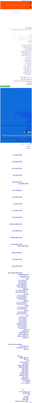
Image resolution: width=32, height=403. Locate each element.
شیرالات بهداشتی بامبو (17, 181)
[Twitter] (29, 132)
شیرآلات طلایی (25, 370)
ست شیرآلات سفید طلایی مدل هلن (22, 304)
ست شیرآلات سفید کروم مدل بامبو (22, 296)
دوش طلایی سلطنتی (23, 357)
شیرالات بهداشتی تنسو (23, 183)
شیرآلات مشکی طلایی (23, 367)
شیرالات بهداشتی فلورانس (16, 237)
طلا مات (26, 305)
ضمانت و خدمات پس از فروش (21, 401)
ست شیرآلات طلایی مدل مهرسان (22, 286)
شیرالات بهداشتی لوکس (23, 274)
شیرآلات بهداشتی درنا (17, 154)
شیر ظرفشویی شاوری (10, 135)
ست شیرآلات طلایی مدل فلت (22, 283)
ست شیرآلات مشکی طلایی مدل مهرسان (21, 290)
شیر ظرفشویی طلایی (23, 332)
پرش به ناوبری (29, 0)
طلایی (27, 278)
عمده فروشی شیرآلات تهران (26, 79)
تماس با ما (26, 396)
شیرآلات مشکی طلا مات (23, 365)
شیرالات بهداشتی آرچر (17, 196)
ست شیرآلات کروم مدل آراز (23, 316)
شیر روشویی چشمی (23, 276)
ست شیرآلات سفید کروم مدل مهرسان (21, 297)
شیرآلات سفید (25, 377)
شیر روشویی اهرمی (24, 345)
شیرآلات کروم (25, 363)
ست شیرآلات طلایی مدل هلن (23, 299)
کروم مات (26, 310)
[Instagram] (26, 132)
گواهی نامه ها (25, 399)
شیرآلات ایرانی (30, 135)
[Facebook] (31, 132)
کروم (27, 315)
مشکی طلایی (25, 288)
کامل (20, 5)
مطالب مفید (25, 397)
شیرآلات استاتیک (24, 378)
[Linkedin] (24, 132)
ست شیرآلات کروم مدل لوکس (22, 325)
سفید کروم (26, 293)
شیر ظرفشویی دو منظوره (18, 135)
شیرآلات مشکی (25, 368)
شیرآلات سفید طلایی (23, 375)
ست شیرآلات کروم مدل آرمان (22, 317)
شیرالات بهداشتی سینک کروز (15, 223)
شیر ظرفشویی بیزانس (17, 190)
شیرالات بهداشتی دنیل (17, 210)
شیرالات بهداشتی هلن (17, 259)
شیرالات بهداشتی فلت (17, 230)
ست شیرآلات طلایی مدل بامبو (22, 281)
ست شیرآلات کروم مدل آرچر (23, 318)
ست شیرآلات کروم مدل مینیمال (22, 327)
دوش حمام (19, 356)
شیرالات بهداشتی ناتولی (17, 266)
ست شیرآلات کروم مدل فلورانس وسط (21, 324)
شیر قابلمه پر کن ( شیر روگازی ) (15, 344)
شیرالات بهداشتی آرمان (17, 217)
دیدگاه (31, 35)
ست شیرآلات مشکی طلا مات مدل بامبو (21, 292)
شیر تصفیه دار (25, 337)
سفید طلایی (25, 300)
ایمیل (31, 38)
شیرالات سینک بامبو (17, 203)
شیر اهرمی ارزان (24, 135)
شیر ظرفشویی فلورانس (16, 252)
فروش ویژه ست (23, 5)
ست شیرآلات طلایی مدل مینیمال (22, 287)
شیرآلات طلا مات (24, 372)
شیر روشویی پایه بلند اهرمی (22, 347)
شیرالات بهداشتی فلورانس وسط (15, 272)
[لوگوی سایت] (28, 11)
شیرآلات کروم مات (24, 362)
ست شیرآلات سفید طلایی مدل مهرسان (21, 303)
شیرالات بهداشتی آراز (17, 175)
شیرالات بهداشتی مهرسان (16, 244)
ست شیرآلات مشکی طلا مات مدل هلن (21, 291)
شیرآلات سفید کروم (24, 373)
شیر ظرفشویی (4, 135)
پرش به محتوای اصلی (24, 0)
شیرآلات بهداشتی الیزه (17, 161)
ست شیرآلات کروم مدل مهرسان (22, 326)
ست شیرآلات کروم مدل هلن (23, 328)
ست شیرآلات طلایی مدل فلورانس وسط (21, 285)
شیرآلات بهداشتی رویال (17, 168)
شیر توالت (26, 359)
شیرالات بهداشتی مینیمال (22, 245)
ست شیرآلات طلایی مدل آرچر (22, 282)
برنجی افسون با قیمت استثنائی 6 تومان (13, 5)
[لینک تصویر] (16, 104)
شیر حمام (26, 349)
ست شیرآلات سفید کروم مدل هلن (22, 298)
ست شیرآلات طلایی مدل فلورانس (22, 284)
